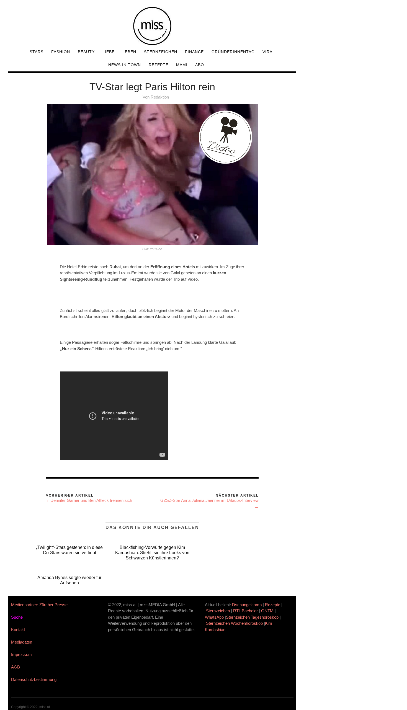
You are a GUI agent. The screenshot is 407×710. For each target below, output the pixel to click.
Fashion (60, 52)
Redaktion (160, 97)
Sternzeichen (160, 52)
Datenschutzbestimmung (33, 679)
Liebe (108, 52)
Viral (268, 52)
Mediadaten (21, 642)
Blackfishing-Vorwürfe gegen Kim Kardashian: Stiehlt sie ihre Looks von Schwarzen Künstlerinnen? (152, 552)
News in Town (124, 65)
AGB (15, 667)
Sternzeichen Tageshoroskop (252, 617)
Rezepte (158, 65)
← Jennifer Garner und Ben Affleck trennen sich (89, 500)
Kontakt (18, 629)
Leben (129, 52)
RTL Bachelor (245, 610)
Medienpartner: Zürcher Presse (39, 604)
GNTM (267, 610)
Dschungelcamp (247, 604)
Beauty (86, 52)
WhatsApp (214, 617)
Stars (36, 52)
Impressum (21, 654)
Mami (181, 65)
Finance (194, 52)
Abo (199, 65)
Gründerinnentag (233, 52)
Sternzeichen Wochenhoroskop (234, 623)
